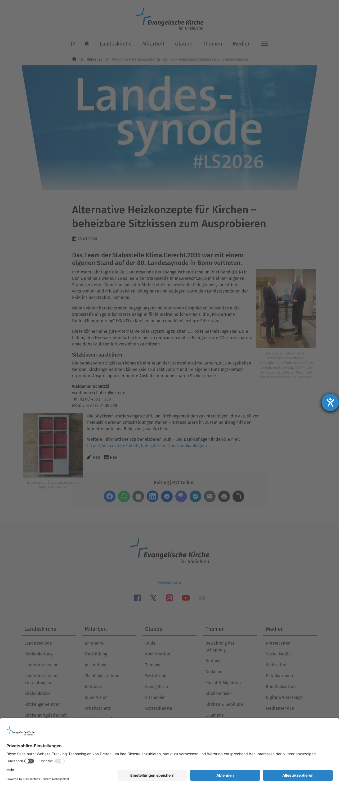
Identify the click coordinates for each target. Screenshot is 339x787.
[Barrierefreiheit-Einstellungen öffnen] (330, 402)
